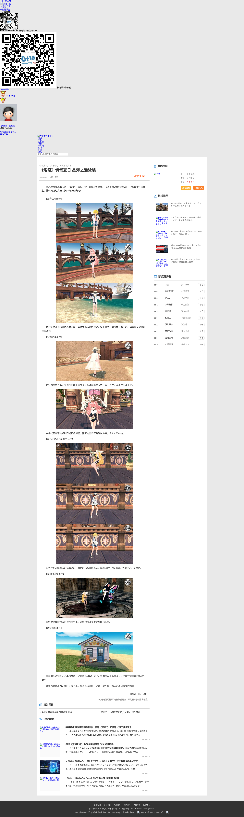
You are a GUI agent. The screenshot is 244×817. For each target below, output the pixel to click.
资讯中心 (54, 166)
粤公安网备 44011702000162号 (152, 812)
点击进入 (190, 182)
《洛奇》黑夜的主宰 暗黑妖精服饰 (55, 712)
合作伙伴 (127, 805)
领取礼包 (199, 188)
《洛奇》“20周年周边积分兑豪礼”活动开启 (120, 712)
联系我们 (107, 805)
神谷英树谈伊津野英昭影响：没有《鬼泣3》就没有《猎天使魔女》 (99, 727)
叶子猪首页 (44, 166)
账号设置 (4, 132)
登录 (8, 96)
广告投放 (136, 805)
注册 (13, 96)
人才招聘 (117, 805)
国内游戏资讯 (65, 166)
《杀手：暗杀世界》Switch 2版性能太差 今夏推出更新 (92, 778)
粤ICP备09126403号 (82, 812)
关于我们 (97, 805)
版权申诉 (146, 805)
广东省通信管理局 (128, 812)
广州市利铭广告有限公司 (107, 809)
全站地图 (4, 134)
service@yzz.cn (148, 809)
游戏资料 (186, 188)
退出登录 (12, 132)
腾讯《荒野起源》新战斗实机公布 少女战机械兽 (90, 744)
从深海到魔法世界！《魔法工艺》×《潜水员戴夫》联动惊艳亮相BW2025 (102, 761)
